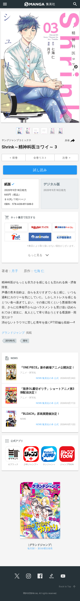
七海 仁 (39, 271)
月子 (14, 271)
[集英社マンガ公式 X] (17, 576)
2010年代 (10, 340)
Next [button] (76, 67)
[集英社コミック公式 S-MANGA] (40, 4)
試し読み (40, 170)
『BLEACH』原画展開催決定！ (40, 413)
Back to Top (67, 586)
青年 (25, 340)
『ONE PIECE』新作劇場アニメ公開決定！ (47, 367)
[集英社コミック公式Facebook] (40, 576)
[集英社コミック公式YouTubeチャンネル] (63, 576)
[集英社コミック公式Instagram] (28, 576)
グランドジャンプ (13, 332)
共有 (67, 140)
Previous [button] (4, 67)
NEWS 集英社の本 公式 (47, 378)
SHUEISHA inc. (32, 593)
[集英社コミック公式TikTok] (51, 576)
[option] (40, 67)
